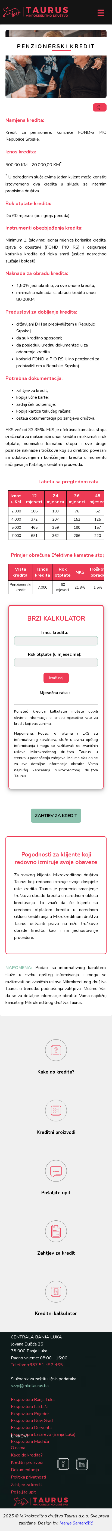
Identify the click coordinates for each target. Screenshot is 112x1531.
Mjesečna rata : (55, 692)
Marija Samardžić (76, 1523)
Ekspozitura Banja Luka (33, 1400)
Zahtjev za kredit (26, 1485)
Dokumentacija (25, 1470)
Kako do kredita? (27, 1455)
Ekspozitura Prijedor (30, 1414)
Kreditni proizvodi (27, 1462)
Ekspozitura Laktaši (29, 1407)
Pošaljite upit (23, 1492)
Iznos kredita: (54, 632)
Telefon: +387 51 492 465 (37, 1365)
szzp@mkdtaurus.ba (30, 1386)
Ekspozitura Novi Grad (32, 1421)
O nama (18, 1448)
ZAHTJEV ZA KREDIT (56, 816)
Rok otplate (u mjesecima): (54, 654)
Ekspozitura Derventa (31, 1428)
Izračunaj (56, 678)
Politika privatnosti (28, 1477)
